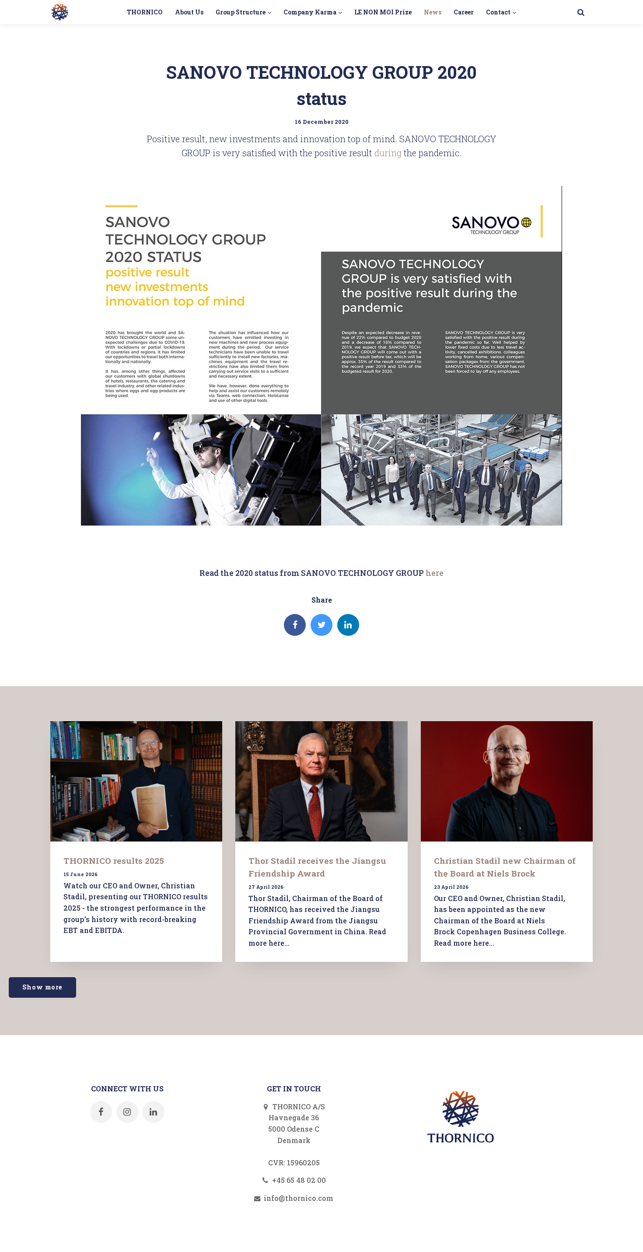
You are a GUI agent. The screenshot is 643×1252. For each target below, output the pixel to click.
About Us (189, 12)
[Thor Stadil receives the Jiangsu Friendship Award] (321, 781)
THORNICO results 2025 (113, 860)
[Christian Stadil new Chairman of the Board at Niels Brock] (507, 781)
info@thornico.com (297, 1198)
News (432, 12)
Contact (499, 12)
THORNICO (145, 12)
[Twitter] (321, 625)
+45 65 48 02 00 (298, 1180)
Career (464, 12)
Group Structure (241, 12)
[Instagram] (127, 1112)
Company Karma (310, 12)
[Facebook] (295, 625)
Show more (42, 987)
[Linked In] (348, 625)
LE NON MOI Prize (383, 12)
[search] (581, 12)
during (388, 152)
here (435, 573)
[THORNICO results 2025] (136, 781)
